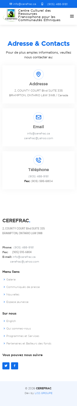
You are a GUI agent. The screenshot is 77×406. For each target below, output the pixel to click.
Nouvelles (12, 294)
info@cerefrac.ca (38, 133)
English (11, 321)
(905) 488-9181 (57, 4)
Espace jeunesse (17, 302)
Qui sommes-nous (18, 328)
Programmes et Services (22, 336)
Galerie (11, 279)
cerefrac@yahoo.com (38, 138)
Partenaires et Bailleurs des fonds (28, 343)
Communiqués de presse (23, 287)
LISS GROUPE (44, 393)
